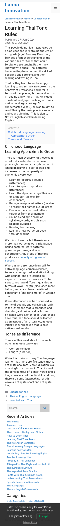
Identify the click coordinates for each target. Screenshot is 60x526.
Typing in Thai (14, 425)
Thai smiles (13, 421)
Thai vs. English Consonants (22, 489)
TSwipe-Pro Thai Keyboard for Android (28, 464)
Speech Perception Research (23, 482)
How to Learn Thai (21, 400)
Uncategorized (19, 392)
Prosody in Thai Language (21, 460)
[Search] (45, 408)
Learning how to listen (19, 450)
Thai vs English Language (25, 396)
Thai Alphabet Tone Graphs (22, 471)
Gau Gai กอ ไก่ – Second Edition (24, 428)
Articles (9, 501)
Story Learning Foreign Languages (26, 446)
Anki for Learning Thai (19, 457)
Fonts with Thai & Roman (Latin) (25, 474)
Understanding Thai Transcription (25, 478)
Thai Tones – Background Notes (25, 432)
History (30, 501)
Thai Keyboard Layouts (19, 467)
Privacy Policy (30, 522)
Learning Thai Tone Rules (21, 439)
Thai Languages (15, 485)
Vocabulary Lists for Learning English (27, 453)
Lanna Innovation (17, 7)
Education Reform (20, 501)
